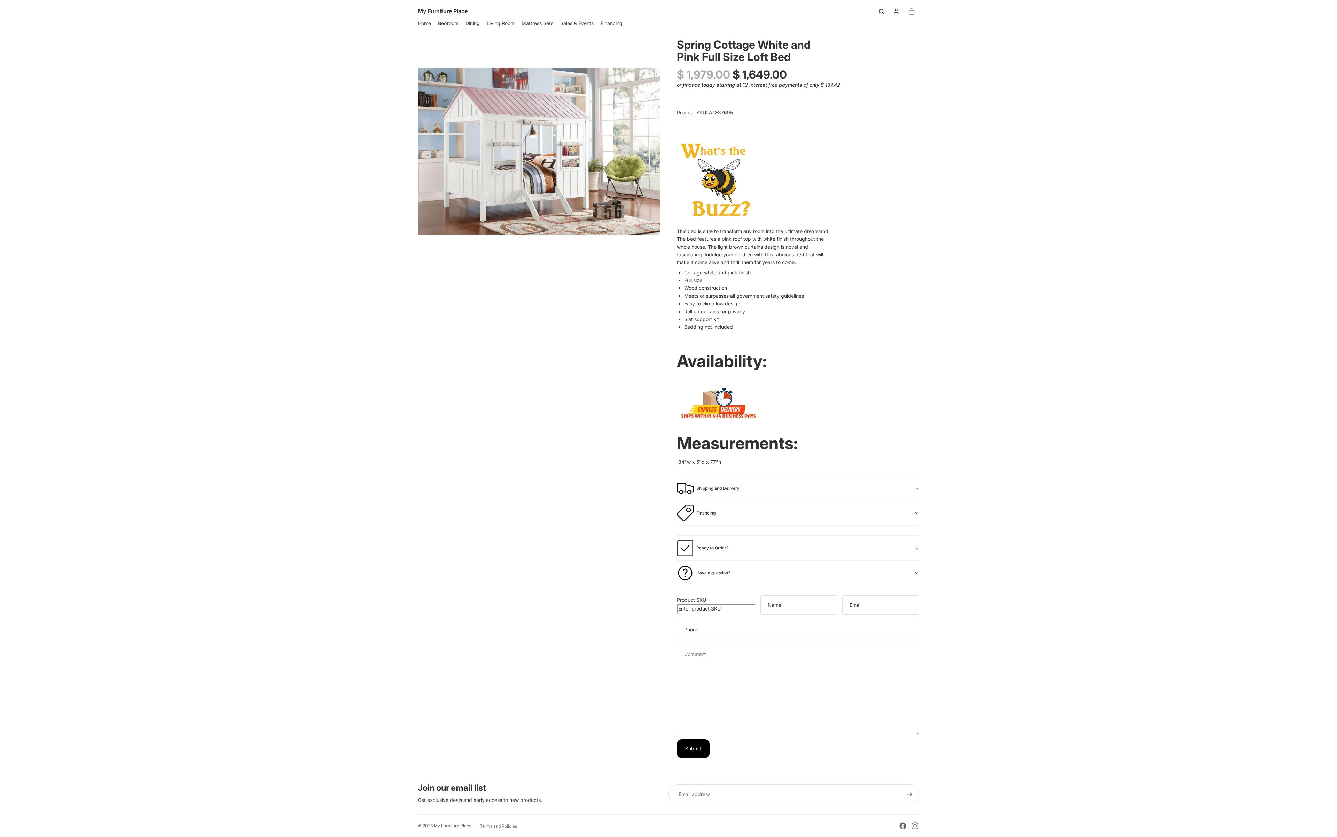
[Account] (896, 11)
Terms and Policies (498, 826)
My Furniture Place (452, 825)
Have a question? (713, 572)
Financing (706, 513)
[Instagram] (915, 826)
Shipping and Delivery (718, 488)
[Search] (881, 11)
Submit (693, 748)
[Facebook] (903, 826)
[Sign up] (909, 794)
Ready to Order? (712, 547)
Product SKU (691, 600)
